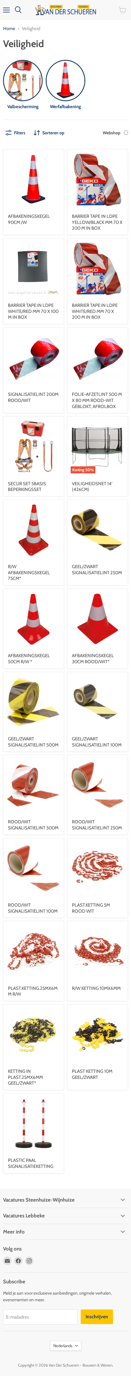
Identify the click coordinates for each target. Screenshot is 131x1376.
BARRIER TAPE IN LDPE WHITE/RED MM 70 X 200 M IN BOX (95, 311)
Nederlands (62, 1345)
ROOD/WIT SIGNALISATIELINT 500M (33, 825)
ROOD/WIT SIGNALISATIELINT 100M (33, 908)
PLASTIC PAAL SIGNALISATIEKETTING (30, 1163)
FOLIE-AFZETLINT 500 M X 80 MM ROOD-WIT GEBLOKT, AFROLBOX (97, 400)
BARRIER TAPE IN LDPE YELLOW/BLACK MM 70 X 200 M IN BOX (97, 222)
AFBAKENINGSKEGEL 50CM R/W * (29, 658)
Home (9, 28)
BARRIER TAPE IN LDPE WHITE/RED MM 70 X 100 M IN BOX (33, 311)
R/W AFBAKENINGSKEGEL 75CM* (29, 572)
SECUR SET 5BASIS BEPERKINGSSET (27, 486)
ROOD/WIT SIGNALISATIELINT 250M (97, 825)
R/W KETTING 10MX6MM (96, 988)
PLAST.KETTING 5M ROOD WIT (91, 908)
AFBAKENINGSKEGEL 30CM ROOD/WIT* (93, 658)
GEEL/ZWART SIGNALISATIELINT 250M (97, 569)
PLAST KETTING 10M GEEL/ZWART (92, 1074)
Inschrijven (97, 1316)
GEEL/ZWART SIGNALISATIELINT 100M (97, 742)
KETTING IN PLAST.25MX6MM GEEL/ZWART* (25, 1077)
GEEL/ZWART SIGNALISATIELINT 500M (33, 742)
